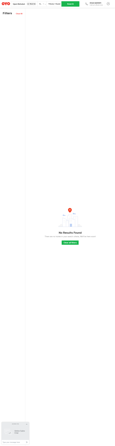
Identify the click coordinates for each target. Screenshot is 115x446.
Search (70, 4)
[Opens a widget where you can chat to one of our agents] (15, 433)
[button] (19, 14)
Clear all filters (70, 242)
